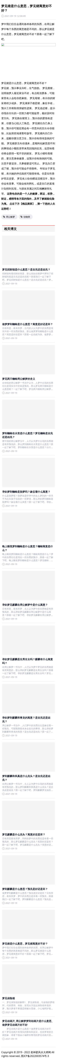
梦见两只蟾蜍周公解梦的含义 (18, 378)
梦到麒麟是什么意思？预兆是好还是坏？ (25, 889)
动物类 (26, 216)
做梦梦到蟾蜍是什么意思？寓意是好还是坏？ (27, 324)
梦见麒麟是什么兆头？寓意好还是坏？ (23, 834)
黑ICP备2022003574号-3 (35, 1056)
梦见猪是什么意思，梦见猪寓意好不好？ (25, 943)
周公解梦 (10, 216)
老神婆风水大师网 (41, 1052)
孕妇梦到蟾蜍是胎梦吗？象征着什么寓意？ (26, 491)
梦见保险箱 (8, 998)
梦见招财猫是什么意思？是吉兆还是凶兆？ (26, 269)
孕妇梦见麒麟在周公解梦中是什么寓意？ (25, 604)
